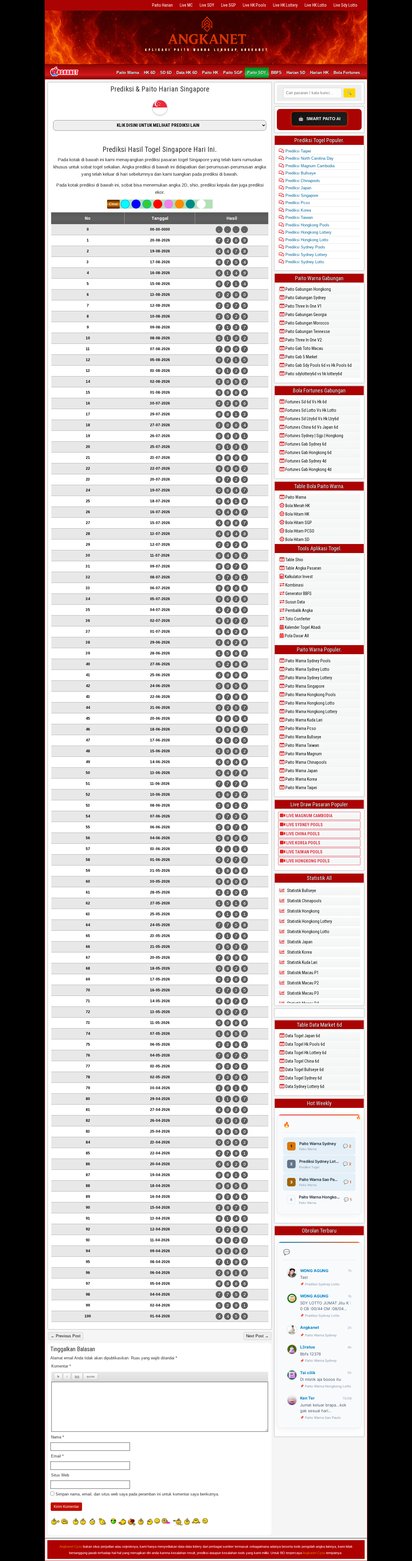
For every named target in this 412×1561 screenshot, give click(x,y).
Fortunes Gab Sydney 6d (305, 444)
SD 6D (166, 72)
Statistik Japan (299, 941)
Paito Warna (127, 72)
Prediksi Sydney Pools (304, 247)
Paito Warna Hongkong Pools (310, 694)
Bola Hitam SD (296, 539)
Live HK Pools (254, 5)
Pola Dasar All (296, 635)
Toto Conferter (297, 618)
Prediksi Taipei (297, 151)
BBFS (276, 72)
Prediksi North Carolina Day (309, 158)
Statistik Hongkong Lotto (307, 931)
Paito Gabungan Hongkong (307, 289)
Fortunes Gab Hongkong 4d (307, 469)
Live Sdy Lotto (345, 5)
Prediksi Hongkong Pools (306, 225)
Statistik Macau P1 (302, 972)
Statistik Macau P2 (302, 982)
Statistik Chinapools (304, 900)
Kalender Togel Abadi (302, 627)
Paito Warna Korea (300, 779)
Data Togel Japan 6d (302, 1035)
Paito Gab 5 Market (300, 356)
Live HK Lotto (316, 5)
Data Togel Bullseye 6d (304, 1069)
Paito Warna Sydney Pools (307, 660)
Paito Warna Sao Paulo (323, 1417)
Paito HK (210, 72)
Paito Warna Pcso (300, 728)
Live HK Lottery (285, 5)
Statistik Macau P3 (302, 993)
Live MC (186, 5)
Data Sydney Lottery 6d (304, 1086)
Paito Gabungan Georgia (305, 314)
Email (57, 1456)
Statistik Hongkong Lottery (309, 921)
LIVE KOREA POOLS (302, 842)
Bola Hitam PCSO (299, 531)
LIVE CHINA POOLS (302, 833)
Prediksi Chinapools (302, 180)
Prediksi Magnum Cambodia (309, 166)
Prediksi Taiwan (298, 217)
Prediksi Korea (297, 210)
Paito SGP (232, 72)
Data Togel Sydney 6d (303, 1078)
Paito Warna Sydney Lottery (308, 677)
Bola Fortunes (347, 72)
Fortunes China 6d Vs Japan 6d (311, 427)
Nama (57, 1437)
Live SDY (207, 5)
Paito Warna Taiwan (301, 745)
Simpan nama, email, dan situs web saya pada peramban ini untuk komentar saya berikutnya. (137, 1494)
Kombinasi (293, 585)
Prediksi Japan (297, 188)
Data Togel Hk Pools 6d (304, 1044)
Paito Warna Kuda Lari (303, 720)
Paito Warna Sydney (321, 1335)
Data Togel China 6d (301, 1061)
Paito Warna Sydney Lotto (306, 669)
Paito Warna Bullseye (302, 736)
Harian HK (319, 72)
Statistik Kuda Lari (301, 962)
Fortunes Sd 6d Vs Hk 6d (305, 401)
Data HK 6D (186, 72)
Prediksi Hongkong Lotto (306, 240)
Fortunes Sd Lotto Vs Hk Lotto (310, 410)
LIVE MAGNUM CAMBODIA (308, 815)
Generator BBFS (298, 593)
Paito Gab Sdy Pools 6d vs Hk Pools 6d (318, 365)
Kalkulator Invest (298, 576)
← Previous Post (66, 1336)
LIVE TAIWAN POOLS (303, 851)
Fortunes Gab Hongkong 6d (307, 452)
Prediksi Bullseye (300, 173)
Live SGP (228, 5)
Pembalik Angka (298, 610)
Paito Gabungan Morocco (306, 323)
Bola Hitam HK (296, 514)
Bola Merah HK (297, 505)
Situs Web (60, 1475)
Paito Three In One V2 (303, 339)
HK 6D (149, 72)
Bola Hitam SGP (298, 522)
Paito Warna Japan (301, 770)
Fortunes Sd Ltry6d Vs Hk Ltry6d (311, 418)
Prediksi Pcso (297, 202)
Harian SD (296, 72)
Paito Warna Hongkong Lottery (310, 711)
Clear (113, 204)
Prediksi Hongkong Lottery (307, 232)
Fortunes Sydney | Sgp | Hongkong (313, 435)
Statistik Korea (299, 952)
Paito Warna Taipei (300, 787)
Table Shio (293, 559)
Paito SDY (256, 72)
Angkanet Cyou (70, 1546)
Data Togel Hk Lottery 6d (305, 1052)
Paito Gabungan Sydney (305, 297)
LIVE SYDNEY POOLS (304, 824)
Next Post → (257, 1336)
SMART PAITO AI (319, 118)
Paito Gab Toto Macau (303, 348)
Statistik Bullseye (301, 890)
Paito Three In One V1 (303, 306)
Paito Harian (162, 5)
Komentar (61, 1366)
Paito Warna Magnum (303, 753)
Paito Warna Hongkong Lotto (309, 703)
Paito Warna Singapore (304, 686)
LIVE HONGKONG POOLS (307, 861)
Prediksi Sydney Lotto (304, 262)
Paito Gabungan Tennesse (307, 331)
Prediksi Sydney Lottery (305, 254)
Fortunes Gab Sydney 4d (305, 461)
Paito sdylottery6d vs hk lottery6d (313, 373)
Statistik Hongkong (302, 911)
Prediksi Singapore (301, 195)
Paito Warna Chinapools (305, 762)
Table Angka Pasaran (302, 568)
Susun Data (294, 602)
